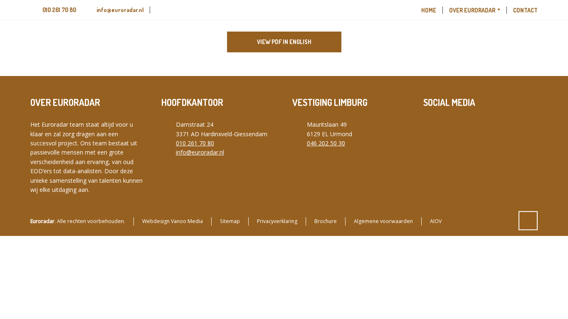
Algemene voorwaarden (383, 221)
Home (428, 10)
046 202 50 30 (326, 143)
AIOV (436, 221)
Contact (525, 10)
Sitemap (230, 221)
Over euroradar (472, 10)
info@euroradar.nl (120, 9)
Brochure (325, 221)
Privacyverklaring (277, 221)
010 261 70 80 (59, 9)
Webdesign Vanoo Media (172, 221)
